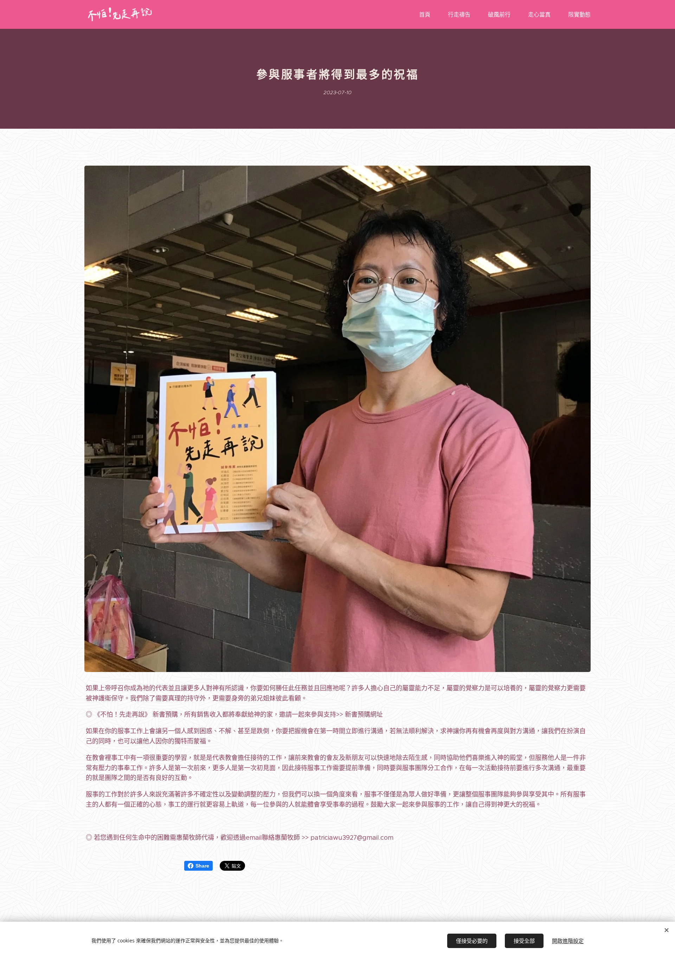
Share (202, 866)
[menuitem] (428, 14)
